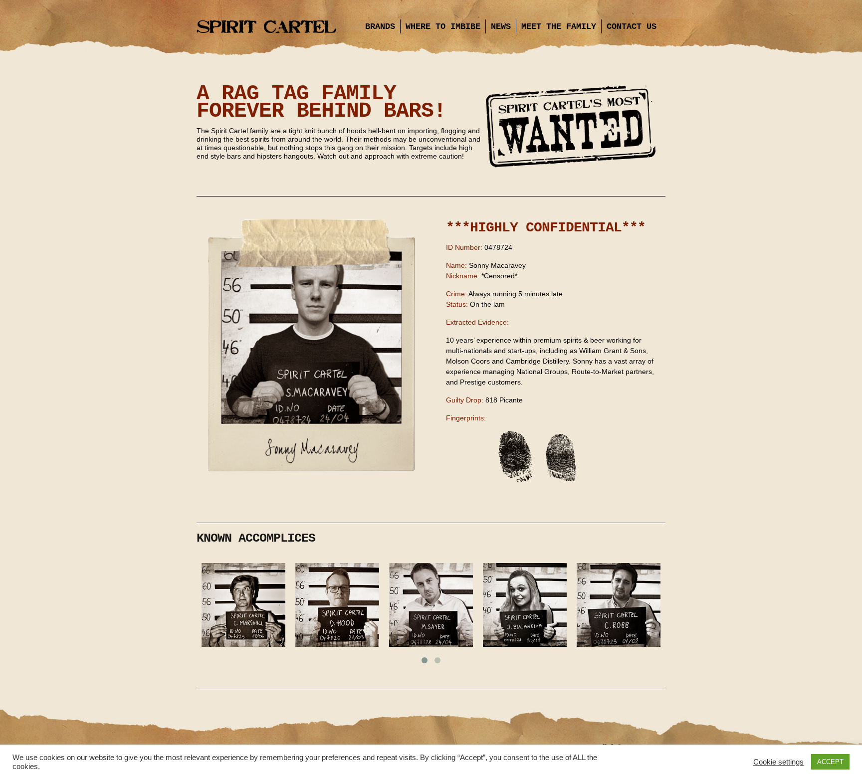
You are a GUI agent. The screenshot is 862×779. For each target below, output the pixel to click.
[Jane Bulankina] (525, 606)
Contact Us (631, 26)
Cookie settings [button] (778, 762)
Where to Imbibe (443, 26)
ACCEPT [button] (830, 762)
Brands (380, 26)
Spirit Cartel (266, 27)
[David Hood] (337, 606)
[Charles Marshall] (243, 606)
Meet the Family (558, 26)
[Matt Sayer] (431, 606)
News (501, 26)
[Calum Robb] (618, 606)
